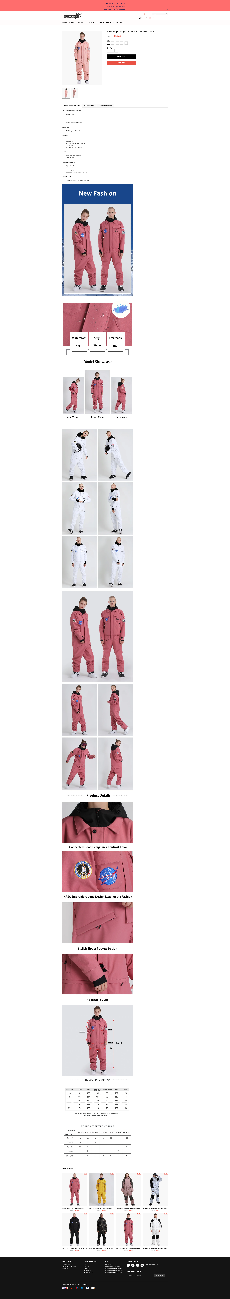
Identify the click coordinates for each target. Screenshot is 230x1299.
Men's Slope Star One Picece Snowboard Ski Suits (74, 1248)
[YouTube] (142, 1265)
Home (63, 26)
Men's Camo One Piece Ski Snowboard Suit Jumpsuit (101, 1248)
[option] (82, 58)
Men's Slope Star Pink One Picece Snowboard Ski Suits (74, 1208)
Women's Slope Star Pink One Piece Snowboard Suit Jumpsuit (128, 1248)
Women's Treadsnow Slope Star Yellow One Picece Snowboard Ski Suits (101, 1208)
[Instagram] (137, 1265)
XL (126, 43)
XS (108, 43)
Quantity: (109, 48)
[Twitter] (132, 1265)
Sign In (155, 17)
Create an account (163, 17)
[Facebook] (128, 1265)
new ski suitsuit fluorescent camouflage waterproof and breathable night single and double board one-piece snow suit (128, 1208)
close (167, 9)
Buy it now (121, 62)
